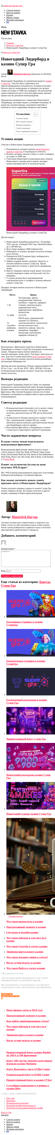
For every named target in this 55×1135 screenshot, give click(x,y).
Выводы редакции (23, 125)
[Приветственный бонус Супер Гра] (30, 721)
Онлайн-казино (16, 916)
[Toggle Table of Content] (34, 114)
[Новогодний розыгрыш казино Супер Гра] (30, 757)
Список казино (13, 10)
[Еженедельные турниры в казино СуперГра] (30, 643)
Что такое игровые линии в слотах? (27, 957)
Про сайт (10, 1098)
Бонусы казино (13, 13)
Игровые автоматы (15, 20)
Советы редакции (23, 128)
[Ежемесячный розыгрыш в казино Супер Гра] (30, 682)
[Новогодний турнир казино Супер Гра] (30, 796)
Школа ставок (12, 17)
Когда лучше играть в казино (23, 962)
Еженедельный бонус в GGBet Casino (27, 1074)
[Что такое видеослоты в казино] (30, 866)
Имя (3, 571)
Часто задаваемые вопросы (27, 131)
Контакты (10, 1101)
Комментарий (8, 549)
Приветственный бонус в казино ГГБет (29, 1080)
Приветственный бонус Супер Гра (26, 739)
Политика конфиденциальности (21, 1105)
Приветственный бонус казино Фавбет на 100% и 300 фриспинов (28, 1054)
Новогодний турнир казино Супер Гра (28, 813)
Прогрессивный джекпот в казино (26, 927)
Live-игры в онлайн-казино (22, 932)
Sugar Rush (9, 459)
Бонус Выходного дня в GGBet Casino (28, 1069)
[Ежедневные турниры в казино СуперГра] (30, 604)
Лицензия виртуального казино (24, 951)
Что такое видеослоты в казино (24, 921)
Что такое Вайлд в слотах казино (25, 968)
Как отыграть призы (24, 122)
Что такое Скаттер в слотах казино (26, 946)
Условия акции (22, 118)
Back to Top (6, 1112)
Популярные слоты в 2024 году (24, 1010)
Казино (9, 15)
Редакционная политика (17, 1103)
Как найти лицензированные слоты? (27, 1021)
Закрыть (5, 1115)
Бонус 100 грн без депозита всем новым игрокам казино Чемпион (29, 1062)
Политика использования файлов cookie (24, 1108)
